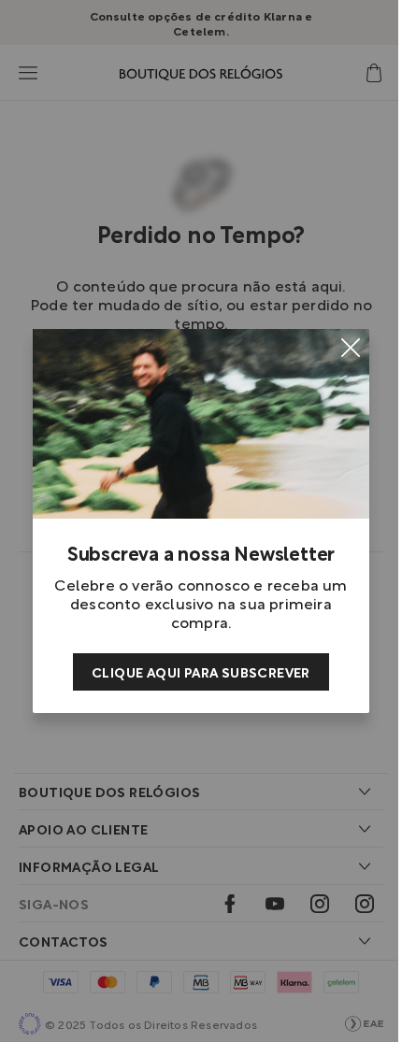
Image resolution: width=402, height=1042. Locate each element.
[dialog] (201, 521)
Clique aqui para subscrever (201, 671)
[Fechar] (350, 347)
